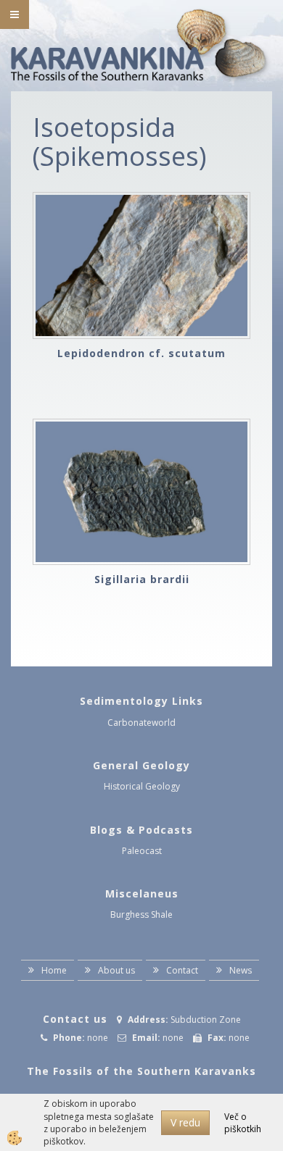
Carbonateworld (141, 722)
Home (54, 970)
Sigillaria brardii (141, 579)
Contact (182, 970)
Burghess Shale (141, 914)
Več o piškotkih (242, 1122)
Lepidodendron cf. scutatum (141, 353)
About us (116, 970)
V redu (185, 1122)
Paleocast (142, 851)
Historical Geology (142, 786)
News (240, 970)
